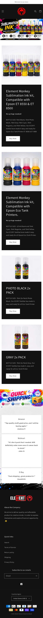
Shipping (7, 557)
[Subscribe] (36, 575)
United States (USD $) (20, 598)
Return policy (9, 552)
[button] (2, 11)
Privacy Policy (9, 562)
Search (6, 542)
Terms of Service (10, 547)
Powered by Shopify (27, 613)
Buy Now (12, 138)
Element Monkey (18, 613)
